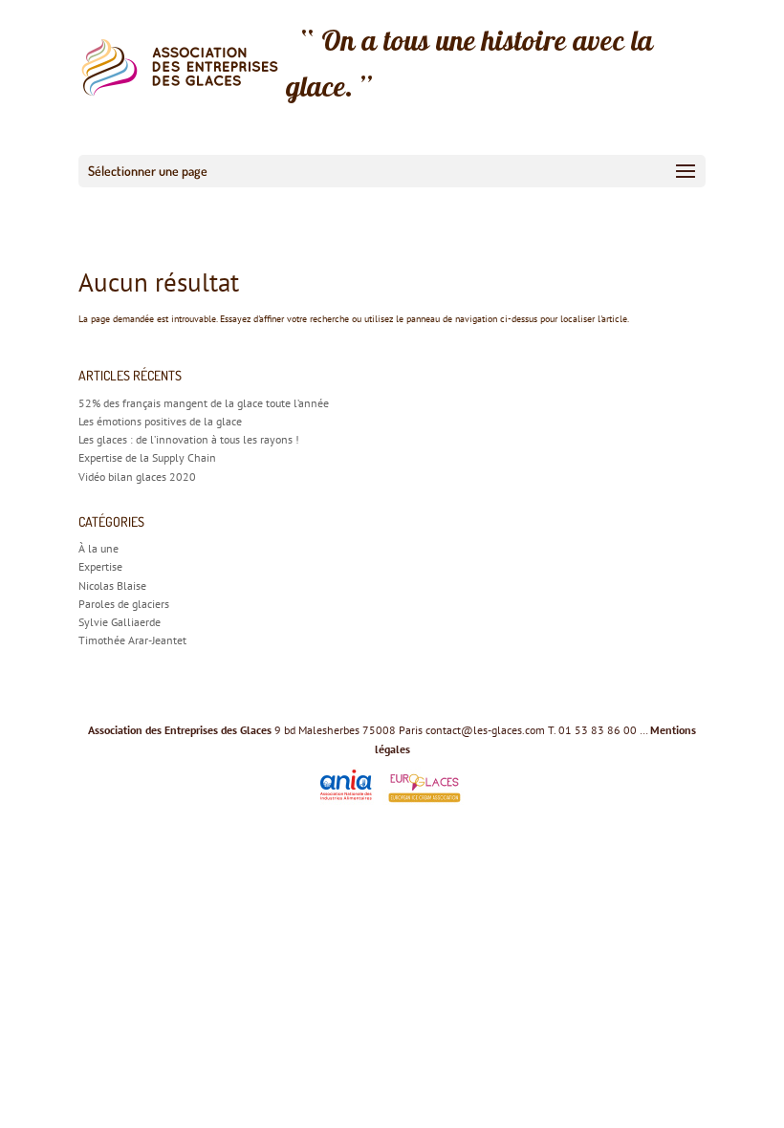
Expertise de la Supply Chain (147, 457)
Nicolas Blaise (112, 585)
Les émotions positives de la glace (160, 421)
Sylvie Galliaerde (119, 622)
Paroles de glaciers (123, 604)
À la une (98, 548)
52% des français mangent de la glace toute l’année (203, 403)
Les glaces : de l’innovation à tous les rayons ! (188, 439)
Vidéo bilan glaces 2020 (137, 476)
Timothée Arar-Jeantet (132, 640)
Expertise (100, 566)
